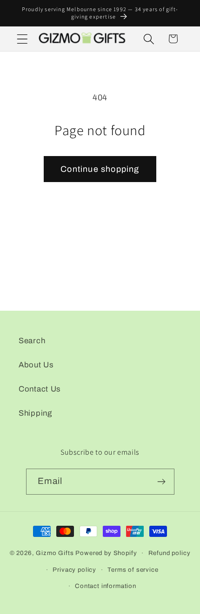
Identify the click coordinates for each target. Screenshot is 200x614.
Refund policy (169, 552)
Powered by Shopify (106, 552)
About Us (36, 364)
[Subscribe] (161, 482)
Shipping (35, 413)
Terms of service (132, 569)
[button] (22, 38)
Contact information (105, 585)
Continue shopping (99, 169)
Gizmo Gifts (54, 552)
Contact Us (40, 389)
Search (32, 340)
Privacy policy (74, 569)
